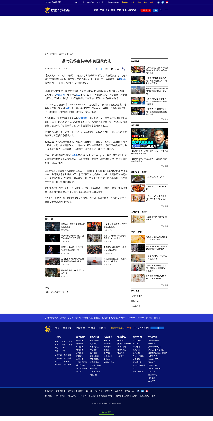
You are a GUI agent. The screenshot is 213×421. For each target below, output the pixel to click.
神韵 (76, 2)
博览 (124, 10)
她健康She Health (124, 344)
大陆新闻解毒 (95, 372)
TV (156, 10)
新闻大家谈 (94, 340)
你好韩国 (136, 347)
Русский (140, 318)
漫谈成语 (107, 353)
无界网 (134, 396)
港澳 (63, 341)
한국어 (157, 318)
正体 (98, 2)
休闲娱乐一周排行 (139, 172)
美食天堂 (136, 350)
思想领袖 (93, 353)
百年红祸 (135, 301)
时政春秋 (93, 350)
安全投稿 (98, 391)
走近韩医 (120, 356)
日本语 (149, 318)
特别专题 (135, 291)
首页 (46, 54)
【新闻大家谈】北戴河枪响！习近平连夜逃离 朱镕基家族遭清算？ (156, 80)
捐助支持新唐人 (118, 328)
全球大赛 (67, 364)
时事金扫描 (94, 347)
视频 (102, 10)
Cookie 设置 (106, 412)
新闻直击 (79, 353)
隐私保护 (79, 391)
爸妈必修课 (108, 356)
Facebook (158, 2)
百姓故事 (151, 372)
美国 (56, 345)
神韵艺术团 (60, 396)
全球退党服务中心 (106, 396)
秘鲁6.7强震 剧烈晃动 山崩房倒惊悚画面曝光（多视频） (157, 91)
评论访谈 (132, 10)
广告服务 (108, 391)
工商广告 (151, 381)
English (122, 318)
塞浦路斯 (60, 94)
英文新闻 (125, 2)
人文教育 (108, 336)
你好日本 (136, 344)
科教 (63, 351)
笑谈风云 (107, 344)
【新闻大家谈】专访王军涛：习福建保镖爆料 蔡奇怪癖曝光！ (156, 101)
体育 (70, 345)
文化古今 (107, 359)
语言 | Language (113, 2)
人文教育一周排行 (139, 212)
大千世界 (136, 359)
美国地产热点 (109, 362)
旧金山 (97, 318)
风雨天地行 (152, 365)
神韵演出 (58, 364)
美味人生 (136, 353)
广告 (133, 2)
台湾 (63, 345)
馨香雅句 (107, 350)
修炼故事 (151, 378)
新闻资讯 (53, 54)
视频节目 (80, 327)
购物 (151, 2)
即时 (119, 10)
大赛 (82, 2)
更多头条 (164, 119)
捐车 (145, 2)
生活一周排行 (137, 232)
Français (131, 318)
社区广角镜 (80, 365)
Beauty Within (138, 356)
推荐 (113, 10)
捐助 (139, 2)
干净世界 (82, 396)
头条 (107, 10)
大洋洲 (78, 318)
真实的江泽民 (153, 359)
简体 (103, 2)
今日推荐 (135, 125)
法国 (91, 318)
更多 (153, 396)
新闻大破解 (94, 356)
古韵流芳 (107, 347)
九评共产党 (135, 306)
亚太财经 (79, 372)
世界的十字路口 (96, 365)
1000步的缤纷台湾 (139, 366)
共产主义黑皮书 (154, 368)
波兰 (78, 94)
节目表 (92, 327)
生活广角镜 (137, 340)
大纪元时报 (72, 396)
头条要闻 (58, 355)
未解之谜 (107, 340)
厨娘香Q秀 (137, 362)
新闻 (96, 10)
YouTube (167, 2)
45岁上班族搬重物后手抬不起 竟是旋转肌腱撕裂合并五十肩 (156, 268)
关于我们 (59, 391)
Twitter (162, 2)
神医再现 (120, 353)
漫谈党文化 (152, 375)
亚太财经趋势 (81, 368)
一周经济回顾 (81, 362)
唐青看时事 (94, 362)
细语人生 (93, 375)
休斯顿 (85, 318)
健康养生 (121, 336)
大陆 (56, 351)
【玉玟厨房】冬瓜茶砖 (155, 177)
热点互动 (93, 344)
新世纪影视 (144, 396)
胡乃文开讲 (121, 347)
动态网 (126, 396)
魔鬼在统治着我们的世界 (157, 353)
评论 (56, 348)
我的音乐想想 (138, 372)
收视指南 (69, 391)
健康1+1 (120, 340)
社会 (66, 54)
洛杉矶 (70, 318)
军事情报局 (94, 359)
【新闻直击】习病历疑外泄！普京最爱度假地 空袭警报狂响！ (156, 111)
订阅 (157, 328)
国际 (61, 54)
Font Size (117, 68)
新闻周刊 (79, 356)
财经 (63, 348)
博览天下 (58, 361)
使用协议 (89, 391)
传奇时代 (151, 344)
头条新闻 (135, 61)
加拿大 (63, 318)
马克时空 (93, 368)
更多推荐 (164, 166)
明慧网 (118, 396)
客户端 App (129, 391)
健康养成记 (121, 350)
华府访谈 (79, 359)
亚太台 (105, 318)
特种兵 (122, 79)
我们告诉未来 (136, 296)
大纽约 (56, 318)
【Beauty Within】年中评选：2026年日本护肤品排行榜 (156, 198)
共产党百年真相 (154, 347)
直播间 (102, 327)
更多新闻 (164, 206)
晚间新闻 (79, 350)
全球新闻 (79, 340)
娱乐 (70, 341)
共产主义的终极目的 (156, 350)
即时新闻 (58, 358)
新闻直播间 (146, 10)
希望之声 (92, 396)
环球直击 (79, 344)
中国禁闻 (79, 347)
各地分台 (90, 2)
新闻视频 (80, 336)
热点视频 (67, 355)
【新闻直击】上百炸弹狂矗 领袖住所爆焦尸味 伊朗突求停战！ (157, 70)
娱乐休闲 (137, 336)
